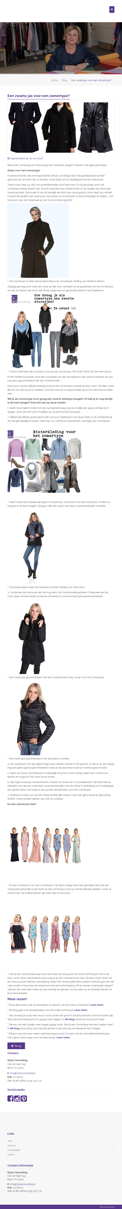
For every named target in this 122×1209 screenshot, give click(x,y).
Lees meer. (63, 1037)
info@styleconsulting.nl (22, 1073)
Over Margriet (13, 1150)
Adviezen (11, 1146)
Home (54, 80)
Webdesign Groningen (107, 1207)
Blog (64, 80)
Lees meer (97, 1004)
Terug (17, 1045)
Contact (11, 1155)
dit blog (70, 1019)
